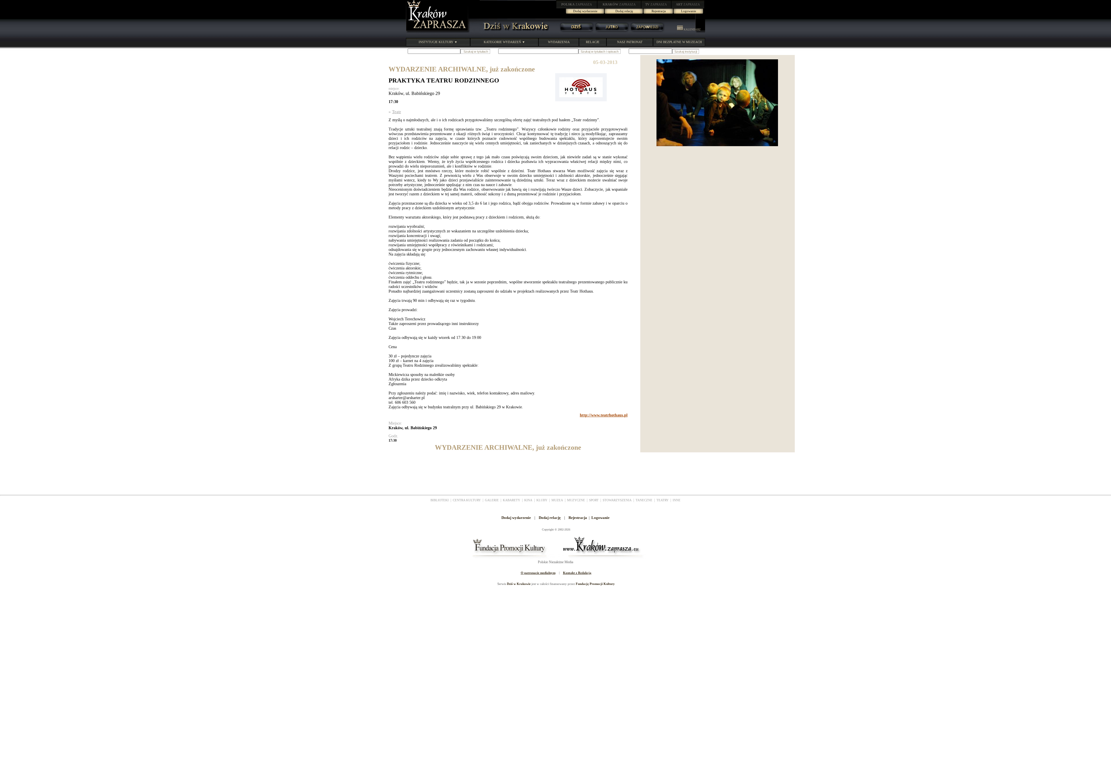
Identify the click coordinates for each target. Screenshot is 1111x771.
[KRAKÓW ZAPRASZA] (438, 32)
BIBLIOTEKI (440, 500)
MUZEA (557, 500)
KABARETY (511, 500)
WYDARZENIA (559, 42)
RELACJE (592, 42)
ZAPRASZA (576, 4)
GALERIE (492, 500)
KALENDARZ (692, 29)
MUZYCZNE (576, 500)
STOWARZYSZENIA (617, 500)
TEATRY (662, 500)
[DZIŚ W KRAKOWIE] (514, 32)
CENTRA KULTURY (467, 500)
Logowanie (688, 11)
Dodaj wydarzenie (585, 11)
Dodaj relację (624, 11)
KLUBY (541, 500)
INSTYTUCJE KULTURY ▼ (438, 42)
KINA (528, 500)
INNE (676, 500)
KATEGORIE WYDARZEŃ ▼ (504, 42)
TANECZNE (644, 500)
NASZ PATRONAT (630, 42)
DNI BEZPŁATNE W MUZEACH (679, 42)
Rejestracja (659, 11)
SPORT (594, 500)
